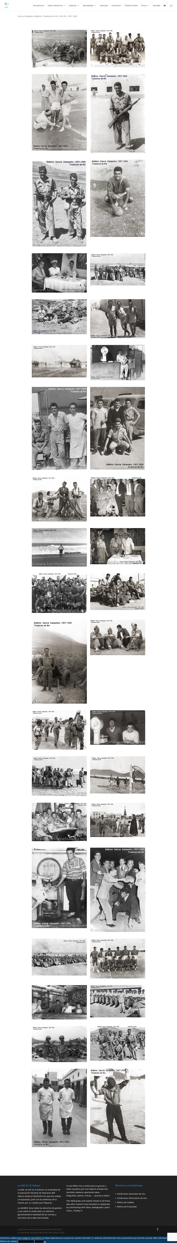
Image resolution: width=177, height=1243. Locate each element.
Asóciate (104, 6)
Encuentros (38, 6)
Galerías (73, 6)
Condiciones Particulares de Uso (132, 1198)
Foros (144, 6)
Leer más (39, 1241)
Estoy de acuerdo (26, 1241)
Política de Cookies (125, 1202)
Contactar (116, 6)
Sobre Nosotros (55, 6)
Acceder (156, 6)
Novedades (88, 6)
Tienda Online (131, 6)
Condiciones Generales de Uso (131, 1193)
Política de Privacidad (127, 1206)
